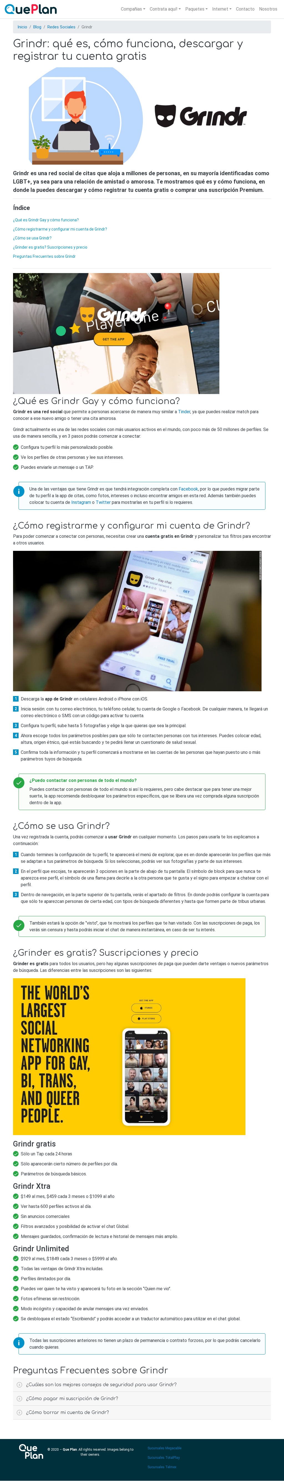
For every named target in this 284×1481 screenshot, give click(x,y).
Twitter (103, 502)
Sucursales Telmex (162, 1467)
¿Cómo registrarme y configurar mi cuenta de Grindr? (60, 229)
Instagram (81, 502)
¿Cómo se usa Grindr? (32, 238)
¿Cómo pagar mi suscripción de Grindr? (72, 1398)
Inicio (22, 26)
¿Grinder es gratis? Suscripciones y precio (50, 247)
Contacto (245, 9)
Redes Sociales (61, 26)
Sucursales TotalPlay (164, 1458)
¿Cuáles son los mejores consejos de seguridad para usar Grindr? (101, 1384)
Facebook (188, 489)
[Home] (31, 9)
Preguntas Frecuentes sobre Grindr (44, 256)
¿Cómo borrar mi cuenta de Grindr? (67, 1412)
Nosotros (268, 9)
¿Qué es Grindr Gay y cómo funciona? (46, 220)
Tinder (184, 411)
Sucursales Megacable (164, 1448)
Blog (37, 26)
